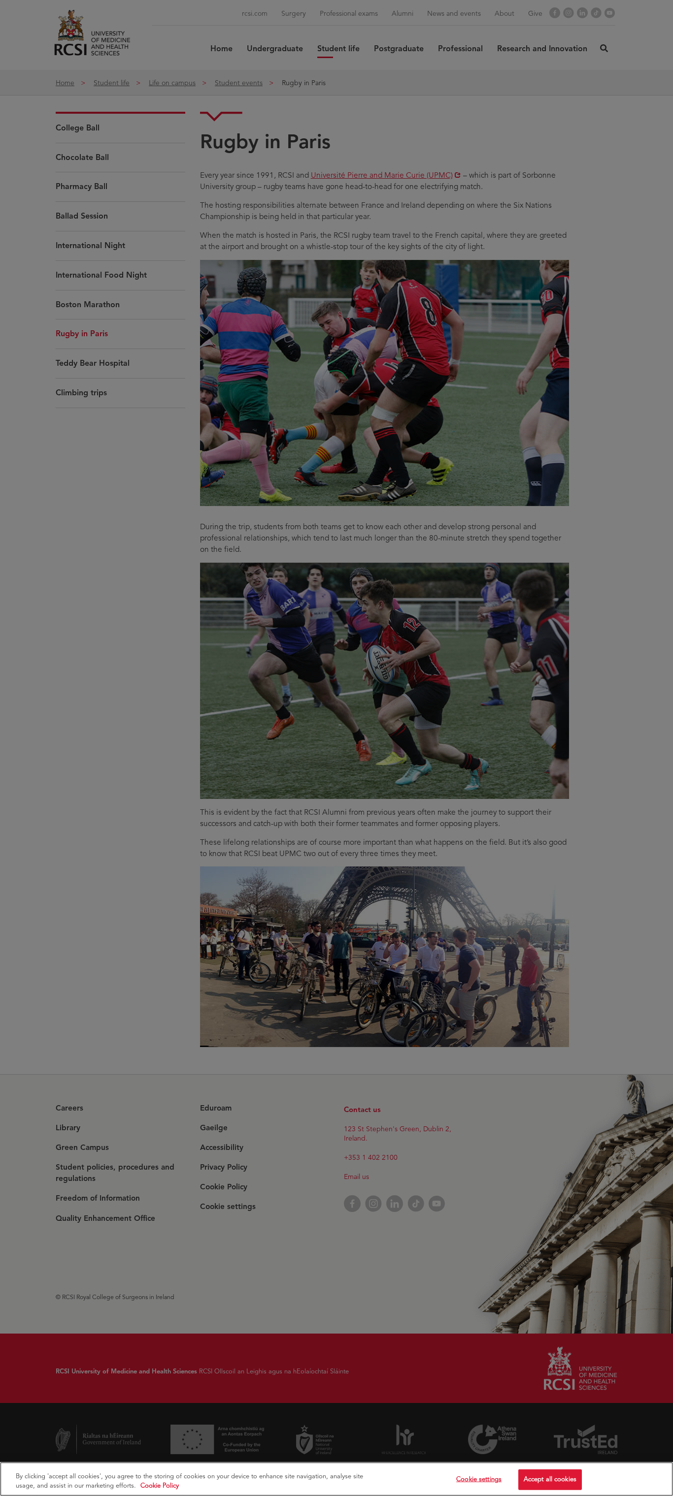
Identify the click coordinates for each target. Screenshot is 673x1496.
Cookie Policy (159, 1486)
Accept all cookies (550, 1479)
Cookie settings (479, 1479)
